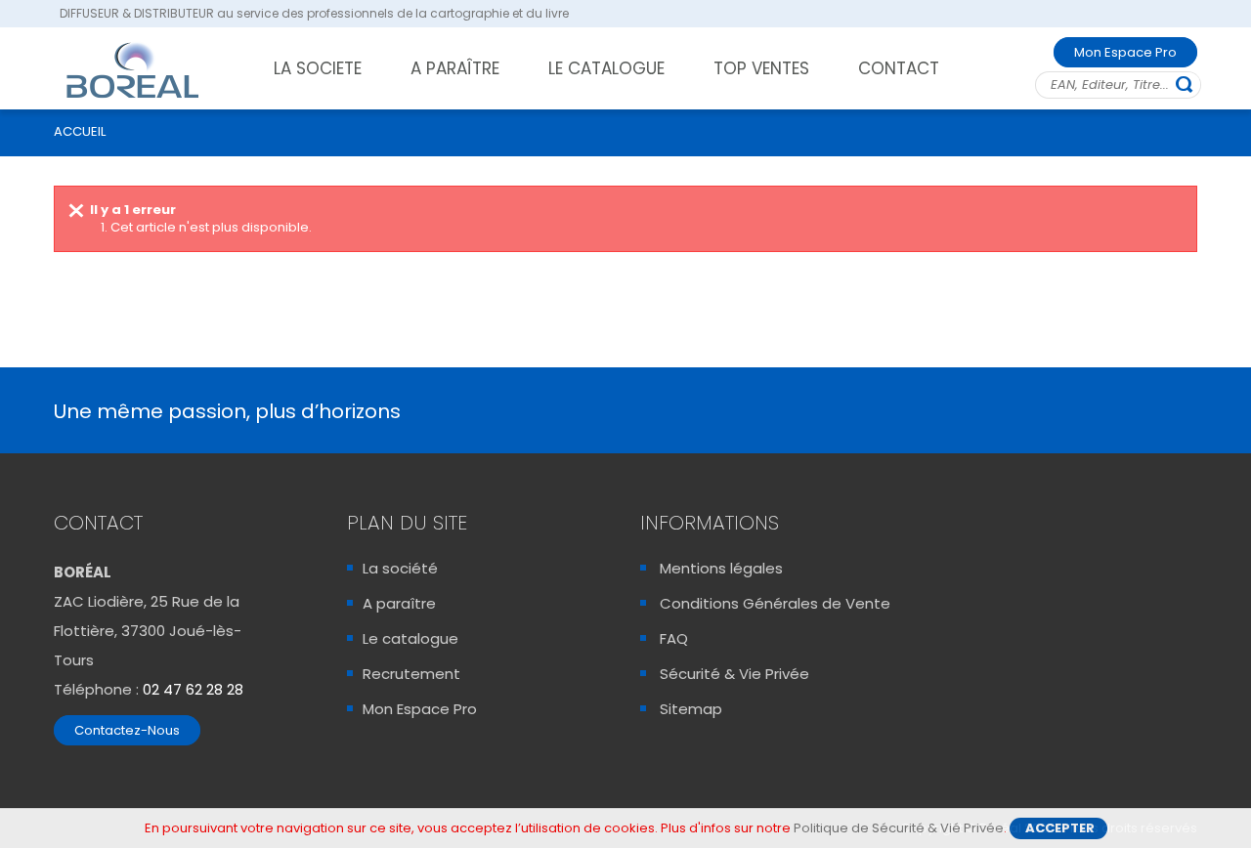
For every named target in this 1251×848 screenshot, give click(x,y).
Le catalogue (410, 638)
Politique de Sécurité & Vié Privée (899, 828)
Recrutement (411, 673)
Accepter (1060, 828)
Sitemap (691, 709)
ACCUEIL (80, 131)
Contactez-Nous (127, 730)
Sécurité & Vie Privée (734, 673)
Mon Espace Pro (1125, 52)
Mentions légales (721, 568)
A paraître (399, 603)
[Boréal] (133, 69)
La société (400, 568)
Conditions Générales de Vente (775, 603)
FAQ (674, 638)
